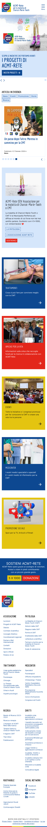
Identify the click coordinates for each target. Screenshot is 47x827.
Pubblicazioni (8, 740)
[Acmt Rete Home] (7, 606)
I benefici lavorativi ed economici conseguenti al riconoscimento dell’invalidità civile (34, 725)
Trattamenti (9, 665)
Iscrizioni (6, 621)
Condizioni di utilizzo (31, 821)
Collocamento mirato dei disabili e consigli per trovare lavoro (33, 733)
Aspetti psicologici (10, 694)
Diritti (28, 710)
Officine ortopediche (33, 677)
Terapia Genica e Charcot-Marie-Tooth (11, 729)
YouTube (31, 793)
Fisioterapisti (30, 674)
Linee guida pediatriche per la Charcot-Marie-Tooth (12, 672)
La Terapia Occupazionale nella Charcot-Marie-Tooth (11, 685)
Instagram (32, 789)
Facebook (32, 786)
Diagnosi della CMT (32, 629)
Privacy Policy (7, 821)
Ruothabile (8, 780)
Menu (43, 6)
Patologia (30, 616)
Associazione (9, 616)
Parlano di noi (8, 655)
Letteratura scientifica (33, 639)
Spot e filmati (8, 652)
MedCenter (30, 665)
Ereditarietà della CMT (33, 636)
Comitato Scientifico (11, 631)
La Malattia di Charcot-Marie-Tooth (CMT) (34, 622)
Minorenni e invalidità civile (33, 766)
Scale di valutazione (32, 649)
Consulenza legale (32, 770)
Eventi (13, 96)
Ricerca (6, 100)
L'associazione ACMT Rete (19, 235)
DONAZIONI (30, 578)
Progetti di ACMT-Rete (12, 624)
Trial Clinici (7, 737)
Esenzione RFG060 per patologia (34, 739)
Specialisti (29, 670)
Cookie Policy (18, 821)
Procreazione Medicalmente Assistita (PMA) (34, 692)
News (5, 96)
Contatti (6, 645)
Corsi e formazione (32, 697)
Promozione (23, 96)
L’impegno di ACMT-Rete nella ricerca (11, 724)
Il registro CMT (9, 734)
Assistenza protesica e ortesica (34, 744)
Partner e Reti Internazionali (8, 641)
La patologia (13, 229)
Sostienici (11, 240)
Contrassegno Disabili (11, 807)
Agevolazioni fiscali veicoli (10, 803)
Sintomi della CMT (32, 626)
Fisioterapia (7, 677)
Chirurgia (6, 680)
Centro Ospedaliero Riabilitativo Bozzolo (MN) (32, 685)
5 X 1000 (14, 578)
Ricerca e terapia (9, 720)
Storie (33, 96)
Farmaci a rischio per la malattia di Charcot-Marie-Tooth (34, 644)
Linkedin (31, 797)
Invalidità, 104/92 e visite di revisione (32, 754)
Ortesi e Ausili (8, 690)
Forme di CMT (30, 633)
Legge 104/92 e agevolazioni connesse (34, 749)
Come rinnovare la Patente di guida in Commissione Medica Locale (11, 794)
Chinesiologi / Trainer (33, 680)
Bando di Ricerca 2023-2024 (12, 716)
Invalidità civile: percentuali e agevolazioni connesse (34, 717)
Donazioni (7, 649)
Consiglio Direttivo (10, 634)
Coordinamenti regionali (12, 637)
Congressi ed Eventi (32, 700)
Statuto (6, 627)
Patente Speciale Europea (9, 786)
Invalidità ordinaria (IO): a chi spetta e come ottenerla (34, 760)
